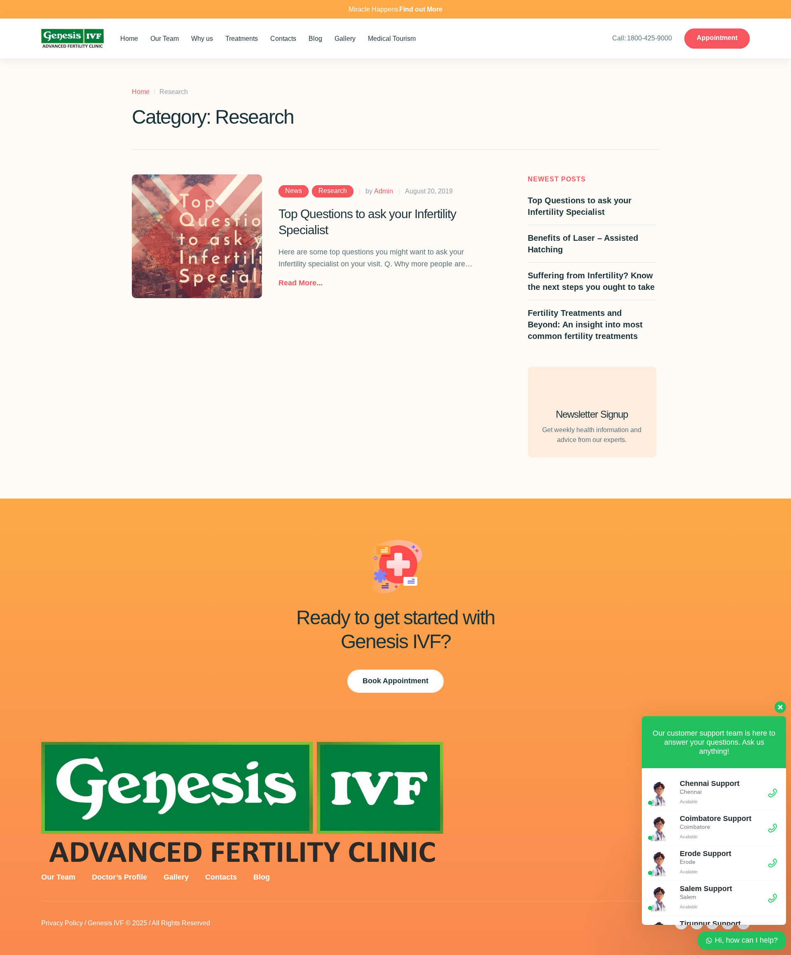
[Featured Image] (197, 236)
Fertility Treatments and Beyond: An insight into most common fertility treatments (585, 324)
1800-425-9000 (649, 38)
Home (141, 91)
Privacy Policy (62, 923)
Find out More (420, 9)
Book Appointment (395, 681)
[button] (300, 283)
